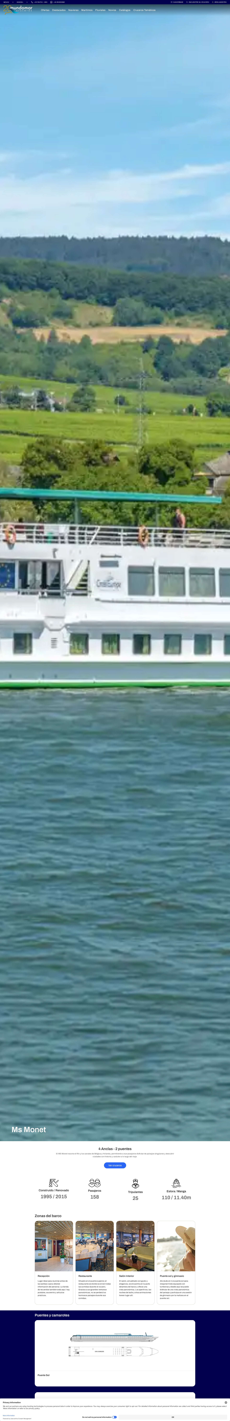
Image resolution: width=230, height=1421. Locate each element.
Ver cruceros (115, 1165)
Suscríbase (178, 2)
